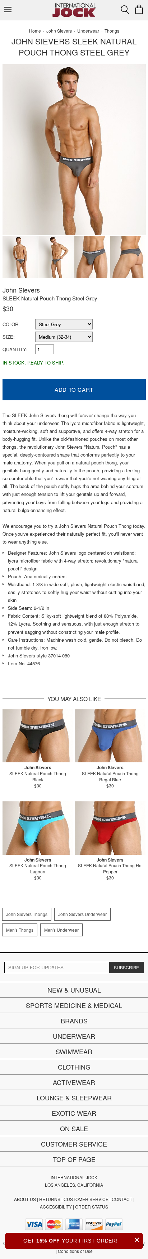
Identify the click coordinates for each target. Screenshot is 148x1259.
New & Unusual (74, 989)
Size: (9, 336)
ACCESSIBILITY (56, 1206)
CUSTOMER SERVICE (86, 1199)
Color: (11, 324)
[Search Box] (125, 9)
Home (35, 31)
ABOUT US (25, 1199)
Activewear (74, 1082)
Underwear (74, 1036)
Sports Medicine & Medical (74, 1005)
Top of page (74, 1159)
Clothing (74, 1066)
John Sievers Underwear (82, 914)
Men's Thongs (19, 930)
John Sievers (21, 289)
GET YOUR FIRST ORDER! (81, 1239)
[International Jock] (74, 6)
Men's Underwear (61, 930)
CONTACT (122, 1199)
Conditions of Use (75, 1251)
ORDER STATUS (91, 1206)
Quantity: (15, 349)
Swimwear (74, 1051)
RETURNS (49, 1199)
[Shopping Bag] (139, 9)
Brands (74, 1020)
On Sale (74, 1128)
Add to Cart (74, 389)
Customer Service (74, 1143)
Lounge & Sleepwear (74, 1097)
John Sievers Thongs (26, 914)
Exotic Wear (74, 1113)
